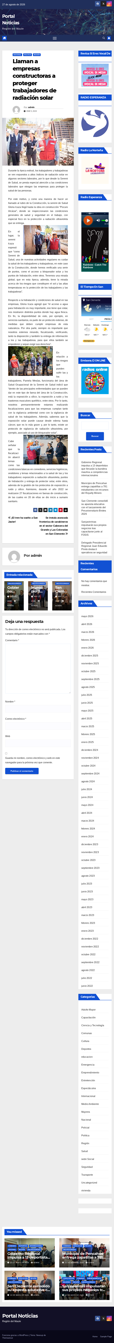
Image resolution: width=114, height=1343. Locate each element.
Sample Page (106, 1336)
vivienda (86, 1190)
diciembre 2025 (89, 655)
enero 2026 (87, 647)
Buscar (85, 415)
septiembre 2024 (90, 773)
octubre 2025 (88, 671)
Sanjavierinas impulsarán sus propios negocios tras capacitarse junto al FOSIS (93, 528)
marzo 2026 (87, 632)
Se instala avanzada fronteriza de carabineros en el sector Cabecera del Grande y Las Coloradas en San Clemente (53, 525)
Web (7, 736)
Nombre (10, 701)
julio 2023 (86, 883)
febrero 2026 (88, 640)
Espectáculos (88, 1088)
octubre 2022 (88, 954)
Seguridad (87, 1167)
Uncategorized (14, 583)
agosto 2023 (88, 876)
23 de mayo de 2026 (20, 1262)
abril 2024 (86, 813)
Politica (27, 54)
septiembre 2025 (90, 679)
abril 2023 (86, 907)
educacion (87, 1057)
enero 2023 (87, 931)
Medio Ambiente (90, 1104)
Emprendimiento (90, 1072)
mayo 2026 (87, 616)
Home (95, 1336)
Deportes (86, 1049)
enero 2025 (87, 742)
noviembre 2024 (90, 758)
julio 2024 (86, 789)
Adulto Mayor (88, 1009)
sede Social (87, 1159)
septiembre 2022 (90, 962)
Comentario (12, 640)
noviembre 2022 (90, 946)
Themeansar (7, 1338)
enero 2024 (87, 836)
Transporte (87, 1175)
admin (31, 107)
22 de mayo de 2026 (74, 1262)
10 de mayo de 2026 (20, 1295)
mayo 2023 (87, 899)
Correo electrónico (15, 719)
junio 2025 (87, 703)
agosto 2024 (88, 781)
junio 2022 (87, 986)
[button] (104, 38)
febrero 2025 (88, 734)
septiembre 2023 (90, 868)
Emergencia (87, 1064)
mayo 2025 (87, 710)
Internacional (88, 1096)
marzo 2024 (87, 821)
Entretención (88, 1080)
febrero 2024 (88, 828)
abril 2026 (86, 624)
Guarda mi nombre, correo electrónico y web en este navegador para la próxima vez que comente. (32, 760)
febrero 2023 (88, 923)
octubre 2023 (88, 860)
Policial (85, 1127)
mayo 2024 (87, 805)
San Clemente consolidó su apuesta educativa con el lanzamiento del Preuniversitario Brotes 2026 (94, 507)
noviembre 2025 (90, 663)
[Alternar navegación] (54, 38)
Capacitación (88, 1017)
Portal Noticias (20, 1316)
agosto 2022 (88, 970)
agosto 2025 (88, 687)
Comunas (86, 1033)
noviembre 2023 (90, 852)
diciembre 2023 (89, 844)
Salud (84, 1151)
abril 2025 (86, 718)
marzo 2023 (87, 915)
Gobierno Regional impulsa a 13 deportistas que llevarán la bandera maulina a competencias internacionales (94, 469)
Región (37, 54)
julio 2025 (86, 695)
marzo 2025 (87, 726)
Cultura (85, 1041)
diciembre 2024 (89, 750)
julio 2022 (86, 978)
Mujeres (85, 1112)
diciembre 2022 (89, 938)
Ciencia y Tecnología (92, 1025)
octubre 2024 (88, 765)
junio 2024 (87, 797)
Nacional (17, 54)
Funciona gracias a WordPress (15, 1335)
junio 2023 (87, 891)
